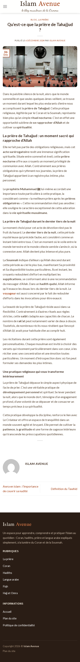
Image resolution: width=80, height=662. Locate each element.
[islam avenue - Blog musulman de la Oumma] (40, 6)
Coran (6, 566)
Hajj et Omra (10, 593)
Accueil (7, 611)
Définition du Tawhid (64, 489)
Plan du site (10, 618)
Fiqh (5, 586)
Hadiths (7, 572)
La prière (43, 19)
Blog (34, 19)
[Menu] (5, 6)
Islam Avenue (57, 40)
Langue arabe (11, 579)
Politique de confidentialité (19, 625)
